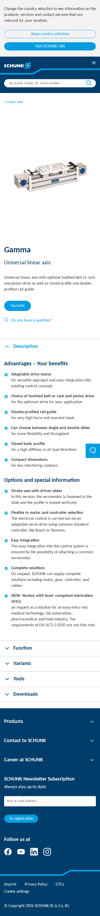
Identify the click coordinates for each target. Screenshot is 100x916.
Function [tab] (22, 648)
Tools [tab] (18, 679)
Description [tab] (25, 346)
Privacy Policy (36, 884)
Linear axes (15, 102)
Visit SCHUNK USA (50, 46)
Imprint (10, 884)
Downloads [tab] (25, 694)
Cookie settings (16, 892)
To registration (21, 819)
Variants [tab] (17, 306)
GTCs (60, 884)
